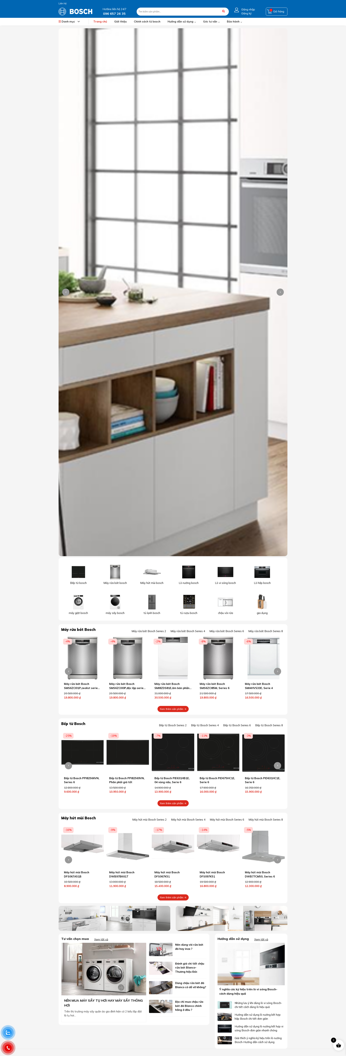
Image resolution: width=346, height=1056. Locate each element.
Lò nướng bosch (189, 583)
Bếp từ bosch (78, 583)
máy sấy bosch (115, 613)
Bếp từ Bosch (73, 723)
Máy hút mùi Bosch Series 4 (188, 819)
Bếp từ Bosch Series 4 (205, 725)
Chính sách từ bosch (147, 21)
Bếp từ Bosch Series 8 (269, 725)
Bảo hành (233, 21)
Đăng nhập (248, 9)
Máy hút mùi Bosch (78, 818)
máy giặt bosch (78, 613)
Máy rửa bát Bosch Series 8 (265, 631)
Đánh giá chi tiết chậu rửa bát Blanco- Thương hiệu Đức (189, 967)
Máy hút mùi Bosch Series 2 (149, 819)
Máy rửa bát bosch (115, 583)
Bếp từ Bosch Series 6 (237, 725)
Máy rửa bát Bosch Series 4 (187, 631)
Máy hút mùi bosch (151, 583)
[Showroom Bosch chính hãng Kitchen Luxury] (75, 11)
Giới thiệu (120, 21)
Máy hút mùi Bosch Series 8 (266, 819)
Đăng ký (246, 13)
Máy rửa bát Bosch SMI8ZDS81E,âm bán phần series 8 (126, 688)
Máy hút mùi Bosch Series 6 (227, 819)
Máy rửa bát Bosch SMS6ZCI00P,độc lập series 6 (82, 688)
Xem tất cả (101, 939)
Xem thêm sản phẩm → (173, 709)
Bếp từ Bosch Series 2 (173, 725)
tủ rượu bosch (188, 613)
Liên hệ (62, 3)
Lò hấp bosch (262, 583)
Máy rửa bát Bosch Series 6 (226, 631)
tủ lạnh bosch (152, 613)
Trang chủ (100, 21)
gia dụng (262, 613)
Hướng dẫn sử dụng (180, 21)
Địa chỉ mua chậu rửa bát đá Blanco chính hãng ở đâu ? (189, 1006)
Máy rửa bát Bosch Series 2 (149, 631)
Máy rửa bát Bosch (78, 629)
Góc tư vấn (210, 21)
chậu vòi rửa (225, 613)
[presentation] (65, 292)
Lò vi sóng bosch (225, 583)
